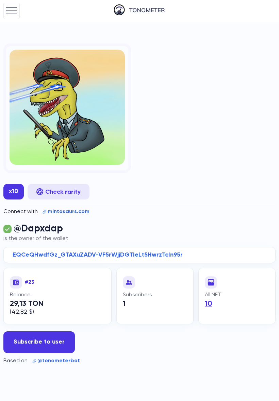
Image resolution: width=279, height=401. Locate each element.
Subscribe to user (39, 342)
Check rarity (63, 192)
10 (208, 304)
